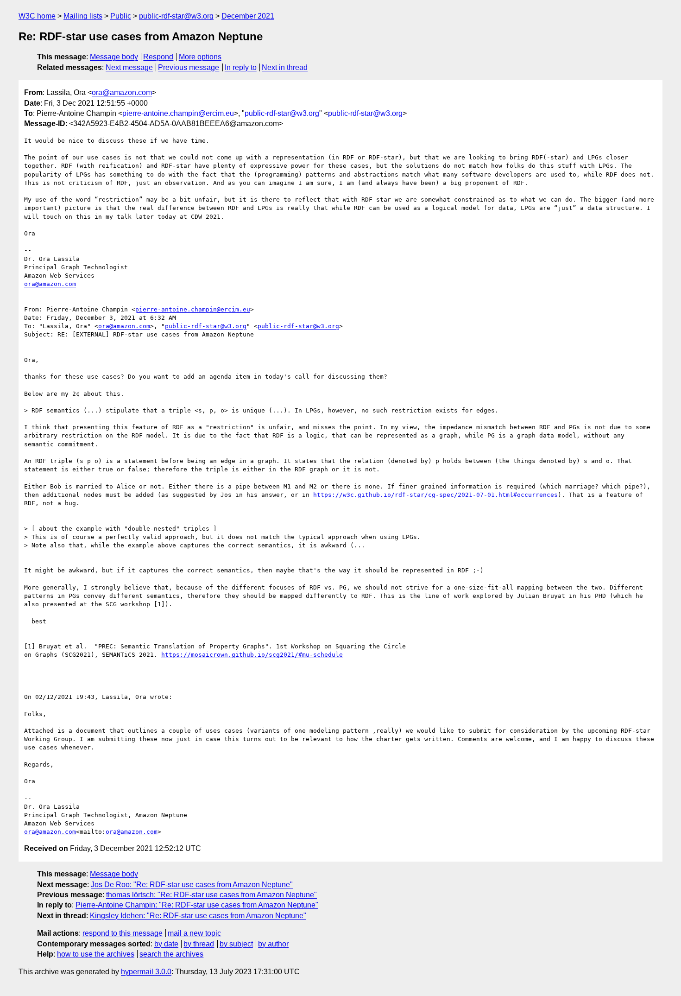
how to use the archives (95, 954)
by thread (198, 944)
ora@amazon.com (122, 92)
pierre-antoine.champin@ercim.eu (178, 113)
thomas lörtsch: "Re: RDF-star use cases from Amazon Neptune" (211, 895)
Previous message (188, 67)
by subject (236, 944)
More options (200, 57)
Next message (129, 67)
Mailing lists (82, 16)
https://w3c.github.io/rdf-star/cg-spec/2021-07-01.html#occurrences (435, 494)
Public (120, 16)
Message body (114, 57)
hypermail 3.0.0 (146, 972)
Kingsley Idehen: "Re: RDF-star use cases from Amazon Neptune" (198, 916)
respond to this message (122, 933)
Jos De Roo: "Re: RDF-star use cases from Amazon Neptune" (192, 884)
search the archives (171, 954)
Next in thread (285, 67)
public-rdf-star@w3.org (176, 16)
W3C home (37, 16)
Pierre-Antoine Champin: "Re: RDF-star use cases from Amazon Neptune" (197, 905)
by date (166, 944)
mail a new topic (194, 933)
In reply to (241, 67)
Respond (158, 57)
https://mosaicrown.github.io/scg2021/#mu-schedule (252, 654)
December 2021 (247, 16)
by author (273, 944)
